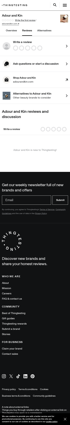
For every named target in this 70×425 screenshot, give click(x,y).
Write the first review (25, 20)
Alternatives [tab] (44, 30)
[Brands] (15, 5)
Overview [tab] (11, 30)
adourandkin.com (9, 23)
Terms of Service (47, 209)
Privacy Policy (41, 213)
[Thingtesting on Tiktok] (18, 376)
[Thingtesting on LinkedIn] (25, 376)
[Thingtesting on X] (11, 376)
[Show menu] (65, 5)
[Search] (55, 5)
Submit (60, 200)
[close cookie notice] (65, 419)
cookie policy (51, 421)
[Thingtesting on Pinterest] (33, 376)
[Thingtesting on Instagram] (4, 376)
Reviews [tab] (27, 30)
